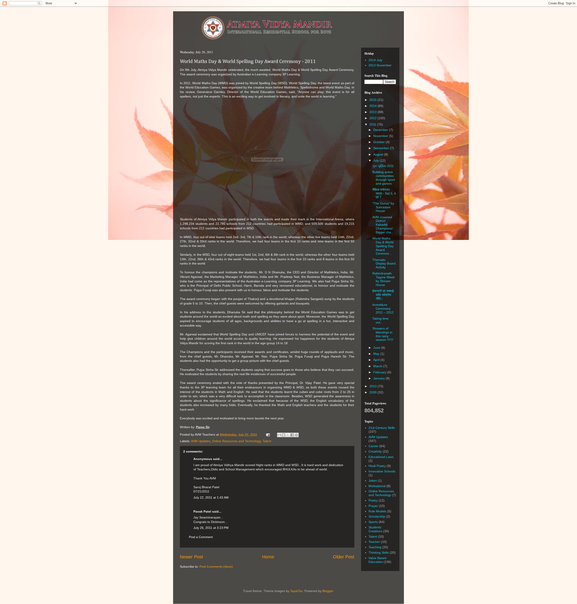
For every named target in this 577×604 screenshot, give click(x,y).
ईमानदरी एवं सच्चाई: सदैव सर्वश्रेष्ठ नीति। (383, 294)
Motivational (377, 486)
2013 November (380, 65)
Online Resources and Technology (236, 441)
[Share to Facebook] (292, 435)
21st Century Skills (382, 428)
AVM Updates (200, 441)
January (379, 378)
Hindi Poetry (377, 466)
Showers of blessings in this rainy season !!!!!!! (382, 334)
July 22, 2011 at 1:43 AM (211, 497)
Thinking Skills (379, 552)
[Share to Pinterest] (296, 435)
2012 (373, 118)
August (378, 154)
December (381, 130)
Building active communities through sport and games (383, 177)
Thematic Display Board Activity (384, 263)
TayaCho (296, 591)
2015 (373, 100)
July (376, 160)
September (381, 148)
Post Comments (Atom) (216, 566)
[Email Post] (267, 434)
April (376, 360)
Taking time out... (380, 320)
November (381, 136)
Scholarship (377, 516)
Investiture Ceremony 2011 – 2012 (383, 308)
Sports (373, 522)
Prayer (373, 506)
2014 (373, 106)
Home (268, 556)
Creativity (375, 451)
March (378, 366)
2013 (373, 112)
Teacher (374, 542)
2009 (373, 392)
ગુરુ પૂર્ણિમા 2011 (383, 166)
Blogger (327, 591)
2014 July (375, 60)
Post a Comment (201, 537)
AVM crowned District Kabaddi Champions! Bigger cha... (383, 224)
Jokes (373, 480)
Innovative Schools (382, 471)
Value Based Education (377, 560)
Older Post (343, 556)
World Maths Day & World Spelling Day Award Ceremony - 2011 (248, 61)
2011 (373, 124)
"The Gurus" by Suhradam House (383, 207)
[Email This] (279, 435)
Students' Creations (375, 529)
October (379, 142)
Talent (267, 441)
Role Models (377, 511)
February (380, 372)
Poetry (373, 500)
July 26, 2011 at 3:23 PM (211, 528)
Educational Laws (381, 457)
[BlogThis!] (283, 435)
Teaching (375, 547)
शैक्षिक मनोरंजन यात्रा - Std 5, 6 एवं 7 (384, 193)
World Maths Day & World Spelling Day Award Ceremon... (383, 246)
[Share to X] (288, 435)
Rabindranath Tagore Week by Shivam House (383, 279)
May (376, 353)
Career (373, 446)
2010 (373, 386)
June (377, 347)
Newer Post (191, 556)
